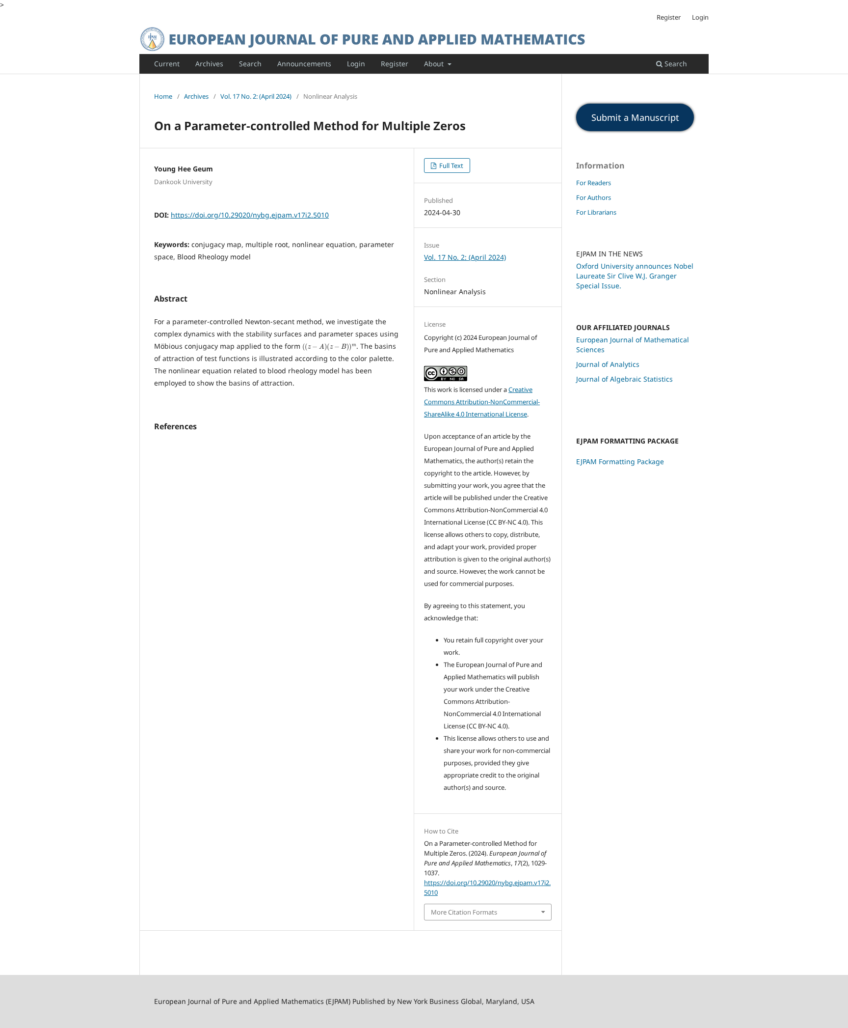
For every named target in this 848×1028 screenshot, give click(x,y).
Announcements (304, 63)
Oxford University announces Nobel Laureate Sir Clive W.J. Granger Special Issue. (634, 275)
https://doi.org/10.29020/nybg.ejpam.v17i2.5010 (250, 215)
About (435, 63)
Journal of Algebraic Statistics (624, 379)
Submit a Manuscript (635, 117)
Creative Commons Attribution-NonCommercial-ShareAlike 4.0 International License (482, 401)
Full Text (450, 165)
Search (250, 63)
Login (356, 63)
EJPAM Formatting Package (620, 461)
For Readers (593, 182)
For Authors (593, 197)
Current (167, 63)
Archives (209, 63)
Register (394, 63)
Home (163, 96)
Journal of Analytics (607, 364)
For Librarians (596, 212)
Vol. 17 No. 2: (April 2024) (256, 96)
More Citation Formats (464, 912)
